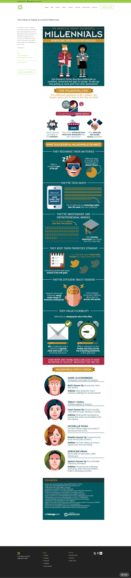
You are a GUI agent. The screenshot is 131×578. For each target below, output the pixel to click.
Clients (64, 7)
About (47, 7)
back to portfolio (26, 72)
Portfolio (77, 7)
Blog (52, 7)
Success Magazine (22, 55)
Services (94, 7)
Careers (57, 7)
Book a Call (72, 561)
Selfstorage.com (22, 62)
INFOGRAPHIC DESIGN (22, 575)
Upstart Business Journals (25, 57)
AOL (18, 53)
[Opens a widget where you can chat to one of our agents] (124, 575)
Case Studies (86, 7)
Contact (70, 7)
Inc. (18, 51)
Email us (72, 558)
